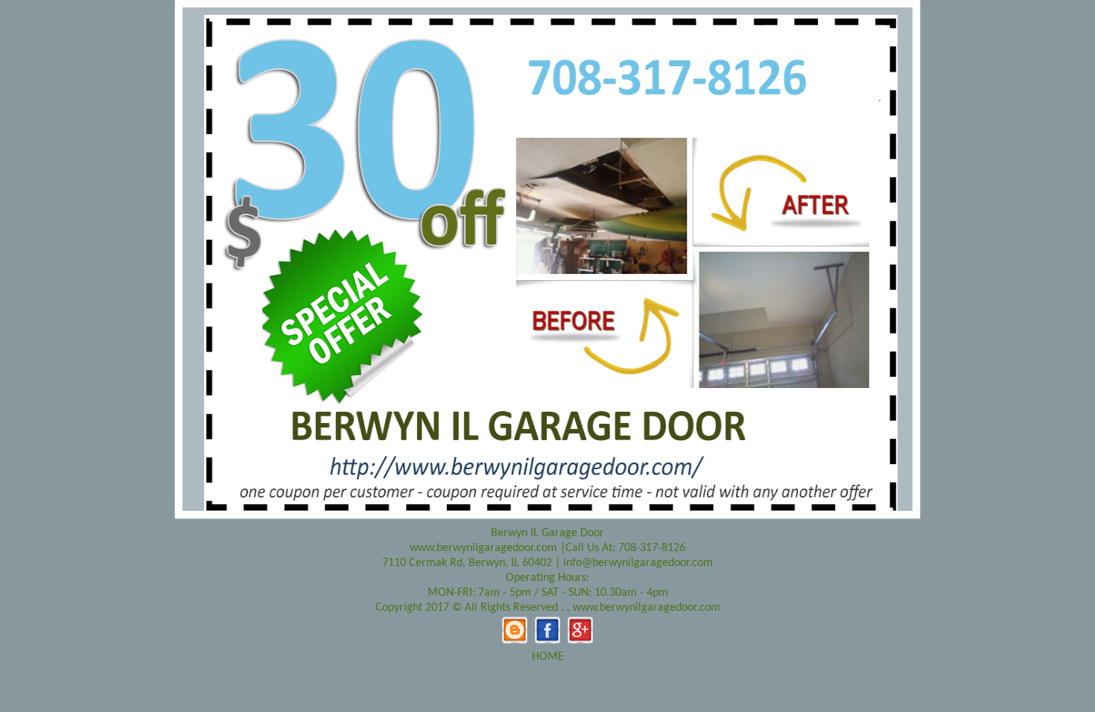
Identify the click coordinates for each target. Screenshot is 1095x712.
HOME (548, 657)
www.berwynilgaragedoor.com (483, 548)
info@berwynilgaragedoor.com (638, 563)
